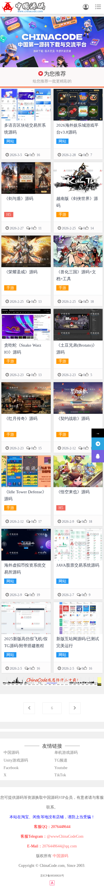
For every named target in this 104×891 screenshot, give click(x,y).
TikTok (60, 775)
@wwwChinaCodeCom (65, 836)
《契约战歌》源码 (73, 418)
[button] (46, 62)
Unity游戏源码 (16, 760)
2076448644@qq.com (59, 846)
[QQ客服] (98, 456)
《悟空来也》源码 (73, 492)
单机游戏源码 (66, 752)
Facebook (11, 768)
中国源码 (11, 752)
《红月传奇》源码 (20, 418)
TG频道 (60, 760)
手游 (62, 214)
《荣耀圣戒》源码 (20, 272)
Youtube (60, 768)
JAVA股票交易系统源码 (77, 565)
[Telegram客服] (98, 443)
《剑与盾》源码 (18, 198)
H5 (8, 214)
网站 (10, 141)
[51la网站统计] (52, 882)
